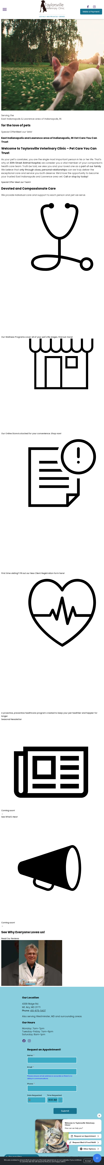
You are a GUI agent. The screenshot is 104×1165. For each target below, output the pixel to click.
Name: (30, 1055)
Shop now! (56, 433)
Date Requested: (34, 1095)
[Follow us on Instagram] (94, 7)
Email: (30, 1067)
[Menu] (5, 9)
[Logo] (52, 12)
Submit (65, 1110)
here (61, 573)
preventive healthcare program (30, 712)
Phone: (31, 1083)
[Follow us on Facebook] (88, 7)
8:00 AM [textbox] (52, 1099)
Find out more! (65, 337)
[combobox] (55, 1100)
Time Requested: (54, 1095)
